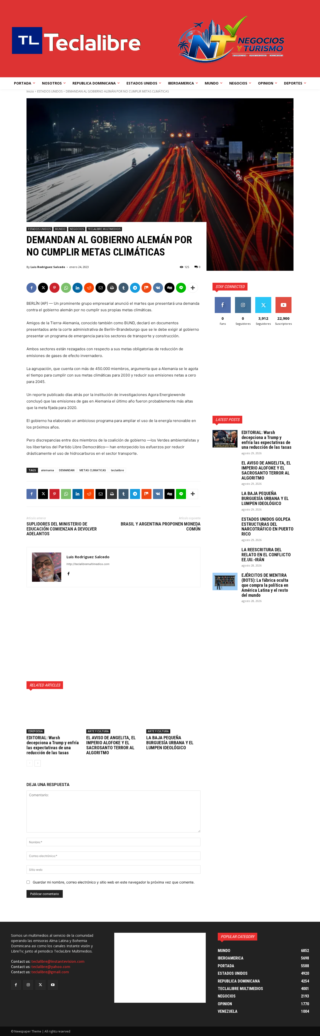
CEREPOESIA (35, 731)
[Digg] (169, 288)
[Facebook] (31, 288)
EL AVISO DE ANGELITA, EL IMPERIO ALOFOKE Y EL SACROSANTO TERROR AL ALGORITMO (111, 745)
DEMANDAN (66, 470)
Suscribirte (283, 299)
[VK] (158, 288)
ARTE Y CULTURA (98, 731)
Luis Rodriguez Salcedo (47, 267)
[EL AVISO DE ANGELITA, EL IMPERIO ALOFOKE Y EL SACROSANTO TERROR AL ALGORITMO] (113, 715)
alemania (47, 470)
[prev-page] (29, 763)
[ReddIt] (89, 288)
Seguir (243, 299)
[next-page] (37, 763)
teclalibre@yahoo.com (50, 966)
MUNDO (60, 229)
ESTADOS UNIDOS (49, 91)
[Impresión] (112, 288)
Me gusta (222, 299)
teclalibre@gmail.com (50, 972)
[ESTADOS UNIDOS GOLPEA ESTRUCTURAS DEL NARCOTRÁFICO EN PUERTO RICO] (225, 525)
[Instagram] (28, 985)
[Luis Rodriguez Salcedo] (46, 567)
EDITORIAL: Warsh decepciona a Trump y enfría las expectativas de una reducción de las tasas (52, 745)
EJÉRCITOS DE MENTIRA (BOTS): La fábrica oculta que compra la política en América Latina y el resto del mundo (265, 585)
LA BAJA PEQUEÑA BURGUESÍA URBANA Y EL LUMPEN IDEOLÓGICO (170, 742)
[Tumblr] (123, 288)
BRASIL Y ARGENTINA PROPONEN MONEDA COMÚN (160, 526)
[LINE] (181, 288)
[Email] (101, 288)
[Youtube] (53, 985)
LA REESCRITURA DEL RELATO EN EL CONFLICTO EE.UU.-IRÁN (266, 554)
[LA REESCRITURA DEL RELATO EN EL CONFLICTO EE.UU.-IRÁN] (225, 556)
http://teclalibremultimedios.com (88, 564)
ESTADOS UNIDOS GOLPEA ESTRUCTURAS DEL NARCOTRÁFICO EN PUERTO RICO (268, 526)
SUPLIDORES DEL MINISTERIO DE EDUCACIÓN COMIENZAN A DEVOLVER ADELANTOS (61, 528)
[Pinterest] (55, 288)
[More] (193, 288)
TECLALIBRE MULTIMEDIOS (104, 229)
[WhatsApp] (66, 288)
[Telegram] (135, 288)
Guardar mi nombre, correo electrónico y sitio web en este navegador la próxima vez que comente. (113, 882)
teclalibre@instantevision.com (57, 961)
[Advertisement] (113, 634)
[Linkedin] (77, 288)
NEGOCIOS (77, 229)
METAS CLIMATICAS (93, 470)
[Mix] (147, 288)
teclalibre (117, 470)
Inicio (30, 91)
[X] (43, 288)
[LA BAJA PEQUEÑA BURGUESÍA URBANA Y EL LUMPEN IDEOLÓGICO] (173, 715)
